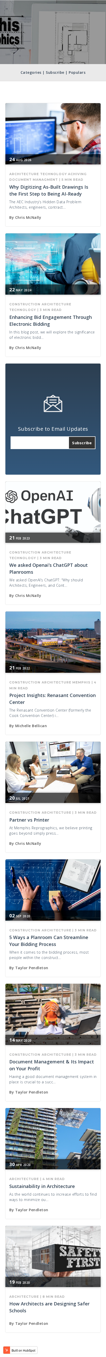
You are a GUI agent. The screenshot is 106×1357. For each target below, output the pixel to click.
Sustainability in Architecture (42, 1186)
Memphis (81, 682)
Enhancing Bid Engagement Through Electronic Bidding (50, 320)
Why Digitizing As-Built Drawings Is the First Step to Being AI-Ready (48, 190)
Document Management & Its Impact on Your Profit (51, 1065)
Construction (24, 304)
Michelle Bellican (31, 725)
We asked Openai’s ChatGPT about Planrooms (48, 568)
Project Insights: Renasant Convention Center (52, 698)
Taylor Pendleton (31, 967)
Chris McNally (28, 217)
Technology (53, 174)
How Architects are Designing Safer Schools (49, 1307)
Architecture (24, 174)
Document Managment (33, 180)
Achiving (77, 174)
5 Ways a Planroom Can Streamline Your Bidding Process (48, 940)
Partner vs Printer (29, 820)
